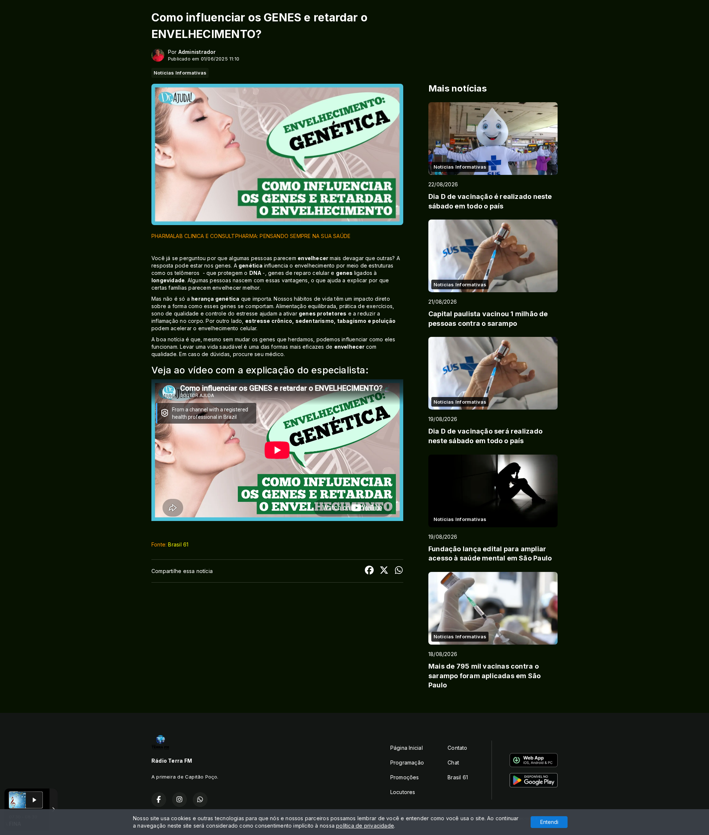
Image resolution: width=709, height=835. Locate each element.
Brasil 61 (178, 544)
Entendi (549, 822)
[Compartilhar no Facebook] (369, 571)
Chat (453, 762)
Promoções (404, 777)
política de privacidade (365, 825)
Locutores (402, 792)
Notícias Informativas (180, 73)
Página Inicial (406, 748)
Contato (457, 748)
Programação (407, 762)
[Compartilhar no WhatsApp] (398, 571)
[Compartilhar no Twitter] (384, 571)
